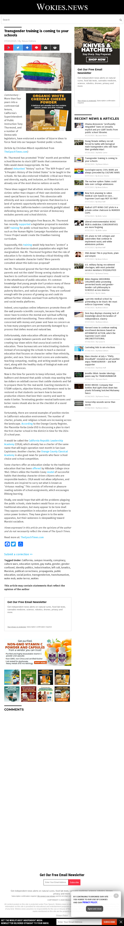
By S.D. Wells (100, 293)
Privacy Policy (62, 915)
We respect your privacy (46, 896)
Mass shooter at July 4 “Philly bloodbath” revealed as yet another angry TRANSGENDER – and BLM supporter (102, 360)
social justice (24, 574)
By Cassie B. (100, 342)
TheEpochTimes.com (15, 151)
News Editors (29, 41)
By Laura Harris (101, 136)
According (27, 423)
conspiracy (59, 560)
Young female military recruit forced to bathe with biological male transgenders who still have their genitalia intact (101, 145)
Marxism (9, 571)
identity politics (24, 567)
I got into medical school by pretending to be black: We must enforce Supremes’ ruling (101, 302)
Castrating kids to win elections (100, 347)
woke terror (23, 578)
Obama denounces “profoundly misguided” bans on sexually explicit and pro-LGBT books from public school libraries (101, 128)
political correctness (26, 571)
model (50, 472)
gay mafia (45, 563)
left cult (56, 567)
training (14, 227)
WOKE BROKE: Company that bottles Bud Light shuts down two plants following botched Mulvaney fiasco (102, 389)
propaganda (46, 571)
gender (56, 563)
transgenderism (41, 574)
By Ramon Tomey (102, 274)
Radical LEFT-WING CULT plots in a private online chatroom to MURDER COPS (102, 210)
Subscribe (109, 922)
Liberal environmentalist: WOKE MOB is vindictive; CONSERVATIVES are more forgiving (101, 224)
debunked (19, 168)
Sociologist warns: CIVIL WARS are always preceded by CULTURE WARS (102, 171)
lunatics (65, 567)
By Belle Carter (101, 153)
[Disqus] (37, 751)
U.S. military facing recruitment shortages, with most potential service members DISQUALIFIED (100, 267)
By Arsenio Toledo (102, 176)
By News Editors (102, 164)
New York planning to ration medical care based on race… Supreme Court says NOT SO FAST (101, 196)
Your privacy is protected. (16, 627)
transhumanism (60, 574)
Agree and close (94, 909)
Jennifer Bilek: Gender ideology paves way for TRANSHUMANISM (100, 374)
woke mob (10, 578)
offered (36, 468)
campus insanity (43, 560)
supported (25, 224)
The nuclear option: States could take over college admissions (100, 183)
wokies (35, 578)
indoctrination (42, 567)
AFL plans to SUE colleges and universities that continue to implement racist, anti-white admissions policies (99, 240)
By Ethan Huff (100, 202)
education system (29, 563)
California (27, 560)
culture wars (11, 563)
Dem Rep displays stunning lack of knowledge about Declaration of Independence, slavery (102, 316)
